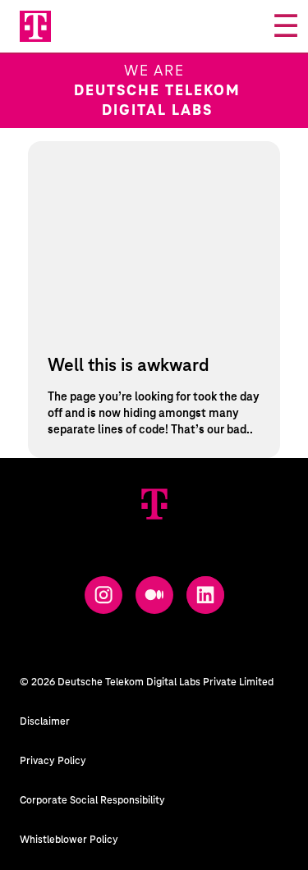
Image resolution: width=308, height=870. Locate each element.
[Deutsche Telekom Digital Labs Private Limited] (154, 504)
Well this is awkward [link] (128, 366)
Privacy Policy (53, 761)
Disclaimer (45, 721)
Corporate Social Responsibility (92, 800)
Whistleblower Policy (69, 839)
